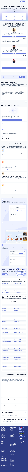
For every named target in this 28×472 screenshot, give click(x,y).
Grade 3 (22, 13)
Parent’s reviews (12, 455)
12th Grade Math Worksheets (17, 292)
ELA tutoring (11, 428)
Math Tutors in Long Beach (13, 450)
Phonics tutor (11, 429)
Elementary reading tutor (4, 460)
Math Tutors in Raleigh (12, 451)
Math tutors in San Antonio (13, 444)
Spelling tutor (11, 430)
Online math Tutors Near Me (5, 332)
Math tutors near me (12, 439)
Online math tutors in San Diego (5, 334)
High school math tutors (3, 431)
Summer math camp (3, 437)
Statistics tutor (2, 455)
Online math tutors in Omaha (17, 368)
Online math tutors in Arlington (18, 341)
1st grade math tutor (4, 319)
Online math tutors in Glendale (17, 359)
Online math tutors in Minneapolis (6, 368)
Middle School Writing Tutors (4, 465)
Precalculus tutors (16, 308)
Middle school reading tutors (4, 461)
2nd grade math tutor (16, 319)
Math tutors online (3, 428)
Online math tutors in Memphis (5, 366)
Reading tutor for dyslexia (13, 434)
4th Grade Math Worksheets (17, 285)
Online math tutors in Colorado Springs (6, 341)
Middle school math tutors (4, 430)
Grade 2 (14, 13)
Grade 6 (22, 16)
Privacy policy (11, 464)
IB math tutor (3, 315)
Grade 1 (6, 13)
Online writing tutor (12, 431)
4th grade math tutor (16, 321)
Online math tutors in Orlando (5, 348)
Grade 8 (14, 19)
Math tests (2, 440)
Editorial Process (12, 460)
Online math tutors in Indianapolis (18, 364)
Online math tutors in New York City (18, 332)
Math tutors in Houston (12, 446)
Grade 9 (22, 19)
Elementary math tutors (3, 429)
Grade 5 (14, 16)
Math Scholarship (3, 436)
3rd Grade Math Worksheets (5, 285)
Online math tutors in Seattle (5, 350)
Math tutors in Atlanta (12, 445)
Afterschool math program (4, 434)
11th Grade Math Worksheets (5, 292)
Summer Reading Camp (3, 464)
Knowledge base (2, 441)
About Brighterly (12, 454)
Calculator (2, 443)
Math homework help (3, 435)
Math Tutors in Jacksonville (13, 449)
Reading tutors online (3, 459)
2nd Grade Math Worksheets (17, 283)
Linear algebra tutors (3, 452)
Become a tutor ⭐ (12, 461)
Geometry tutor (2, 448)
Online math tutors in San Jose (18, 339)
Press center (11, 458)
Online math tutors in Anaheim (5, 357)
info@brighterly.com (21, 439)
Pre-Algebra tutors (3, 449)
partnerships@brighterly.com (22, 442)
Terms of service (12, 465)
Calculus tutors (4, 310)
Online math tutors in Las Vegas (18, 334)
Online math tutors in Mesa (17, 366)
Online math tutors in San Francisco (6, 339)
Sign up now (5, 274)
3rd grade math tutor (4, 321)
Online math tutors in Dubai (17, 348)
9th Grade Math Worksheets (5, 290)
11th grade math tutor (4, 328)
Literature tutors (12, 435)
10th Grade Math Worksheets (17, 290)
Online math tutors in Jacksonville (18, 350)
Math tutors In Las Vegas (13, 442)
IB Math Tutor (2, 456)
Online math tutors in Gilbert (5, 364)
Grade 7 (6, 19)
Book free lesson (22, 1)
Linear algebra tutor (16, 310)
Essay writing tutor (12, 436)
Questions (2, 442)
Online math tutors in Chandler (17, 357)
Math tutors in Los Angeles (13, 443)
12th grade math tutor (17, 328)
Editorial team (11, 459)
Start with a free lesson (22, 77)
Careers (11, 462)
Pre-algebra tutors (4, 308)
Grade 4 (6, 16)
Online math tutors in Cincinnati (5, 359)
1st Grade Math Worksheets (5, 283)
